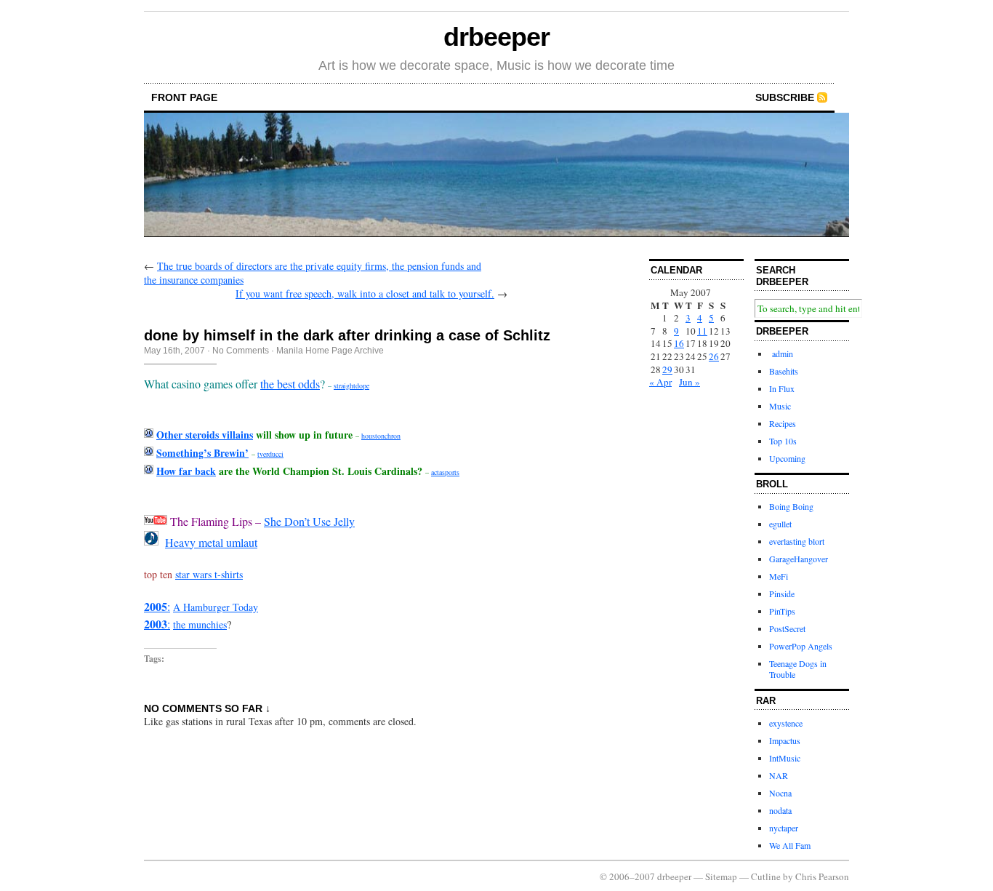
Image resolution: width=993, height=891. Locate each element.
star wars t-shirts (209, 574)
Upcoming (787, 458)
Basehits (783, 371)
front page (184, 97)
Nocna (780, 793)
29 (667, 369)
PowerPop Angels (800, 646)
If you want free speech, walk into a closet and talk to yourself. (365, 293)
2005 (155, 606)
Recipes (782, 423)
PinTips (782, 611)
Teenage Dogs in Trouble (798, 669)
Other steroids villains (204, 434)
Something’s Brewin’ (202, 452)
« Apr (660, 381)
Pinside (782, 593)
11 (702, 330)
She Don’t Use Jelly (309, 521)
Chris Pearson (822, 876)
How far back (186, 471)
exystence (786, 723)
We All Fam (790, 845)
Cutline (766, 876)
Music (780, 406)
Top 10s (783, 441)
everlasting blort (796, 541)
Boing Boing (791, 506)
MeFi (778, 576)
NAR (778, 775)
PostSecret (787, 628)
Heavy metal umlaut (211, 542)
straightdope (351, 385)
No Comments (240, 350)
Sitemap (721, 876)
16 (679, 343)
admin (781, 353)
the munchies (200, 624)
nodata (780, 810)
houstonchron (381, 436)
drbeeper (496, 37)
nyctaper (783, 828)
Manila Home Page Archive (330, 350)
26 (714, 356)
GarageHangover (798, 558)
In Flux (782, 388)
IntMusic (784, 758)
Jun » (689, 381)
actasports (445, 472)
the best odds (290, 383)
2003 (155, 623)
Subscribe (784, 97)
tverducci (270, 454)
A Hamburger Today (215, 607)
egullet (780, 524)
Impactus (784, 740)
